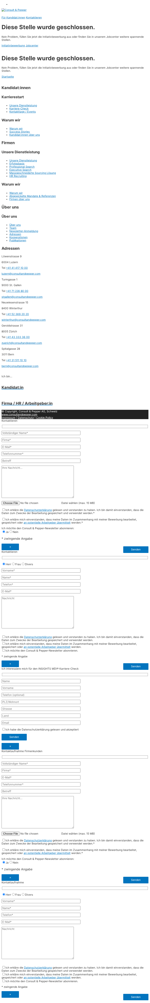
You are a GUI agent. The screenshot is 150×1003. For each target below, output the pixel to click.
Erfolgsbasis (16, 163)
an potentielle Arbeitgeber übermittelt (47, 522)
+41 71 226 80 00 (17, 291)
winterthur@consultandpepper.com (24, 319)
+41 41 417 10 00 (17, 267)
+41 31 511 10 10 (16, 360)
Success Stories (19, 131)
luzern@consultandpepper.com (21, 273)
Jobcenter (32, 45)
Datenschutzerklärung (38, 510)
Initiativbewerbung (13, 45)
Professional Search (22, 166)
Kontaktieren (34, 17)
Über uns (15, 224)
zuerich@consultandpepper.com (22, 342)
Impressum (8, 417)
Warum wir (16, 128)
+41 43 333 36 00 (18, 337)
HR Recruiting (18, 176)
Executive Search (20, 169)
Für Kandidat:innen (13, 17)
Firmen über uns (19, 199)
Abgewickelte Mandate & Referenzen (32, 196)
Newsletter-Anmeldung (23, 231)
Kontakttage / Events (22, 111)
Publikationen (17, 240)
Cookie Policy (44, 417)
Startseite (8, 76)
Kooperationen (18, 237)
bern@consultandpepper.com (20, 366)
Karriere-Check (19, 108)
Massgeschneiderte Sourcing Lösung (32, 172)
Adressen (15, 234)
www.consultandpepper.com (19, 414)
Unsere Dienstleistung (23, 105)
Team (12, 228)
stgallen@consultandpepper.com (22, 296)
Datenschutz (26, 417)
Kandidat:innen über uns (24, 134)
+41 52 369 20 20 (17, 314)
